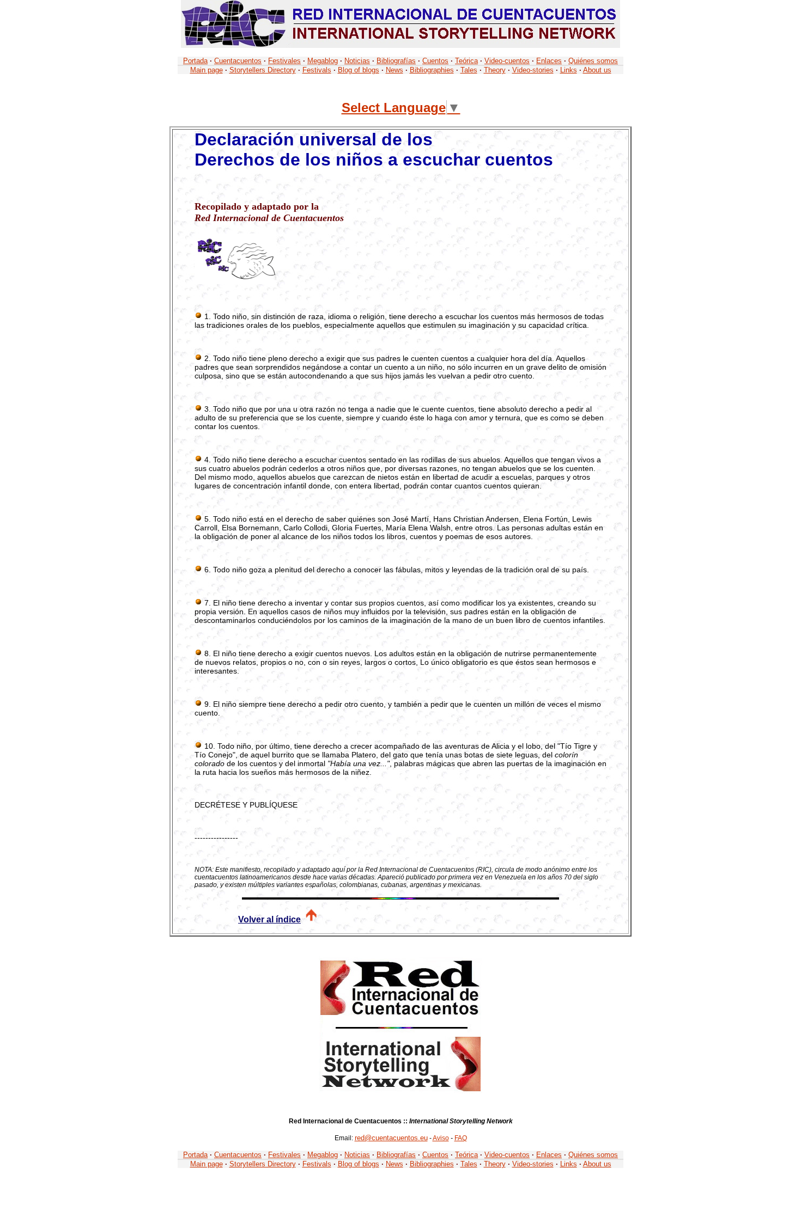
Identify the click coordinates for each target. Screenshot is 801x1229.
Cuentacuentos (238, 61)
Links (568, 70)
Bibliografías (396, 61)
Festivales (284, 61)
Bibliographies (432, 70)
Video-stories (533, 70)
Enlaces (549, 61)
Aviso (441, 1138)
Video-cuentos (507, 61)
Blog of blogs (358, 70)
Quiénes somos (593, 61)
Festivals (316, 70)
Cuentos (435, 61)
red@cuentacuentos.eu (391, 1138)
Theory (495, 70)
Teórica (466, 61)
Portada (195, 61)
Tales (468, 70)
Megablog (322, 61)
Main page (206, 70)
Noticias (357, 61)
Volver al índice (269, 919)
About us (597, 70)
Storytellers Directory (262, 70)
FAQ (460, 1138)
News (394, 70)
